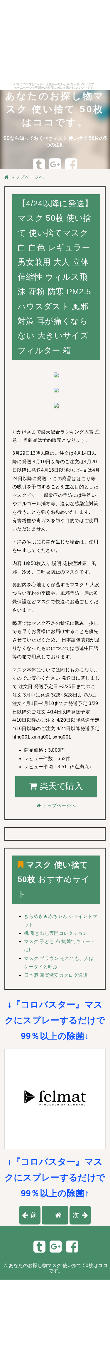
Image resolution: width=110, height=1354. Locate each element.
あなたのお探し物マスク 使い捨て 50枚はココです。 (54, 109)
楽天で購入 (60, 786)
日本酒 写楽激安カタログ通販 (55, 975)
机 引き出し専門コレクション (55, 933)
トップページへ (26, 177)
